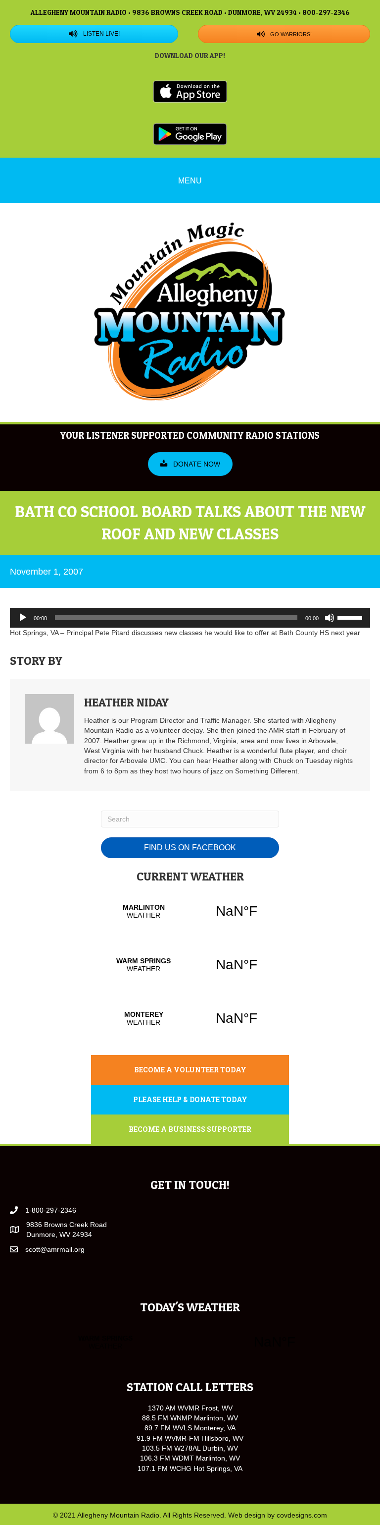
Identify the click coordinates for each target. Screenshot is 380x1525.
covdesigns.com (302, 1515)
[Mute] (329, 618)
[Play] (23, 618)
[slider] (351, 617)
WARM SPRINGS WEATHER (190, 964)
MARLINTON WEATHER (190, 911)
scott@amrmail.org (55, 1249)
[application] (190, 618)
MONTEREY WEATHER (190, 1018)
